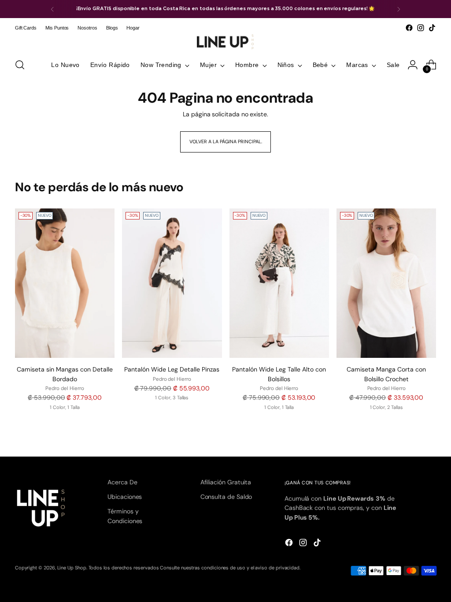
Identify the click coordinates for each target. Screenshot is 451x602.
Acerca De (122, 482)
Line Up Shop (71, 568)
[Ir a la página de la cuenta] (412, 65)
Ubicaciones (124, 497)
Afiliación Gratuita (225, 482)
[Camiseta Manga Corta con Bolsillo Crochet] (386, 283)
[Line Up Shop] (225, 42)
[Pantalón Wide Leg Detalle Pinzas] (172, 283)
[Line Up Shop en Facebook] (409, 28)
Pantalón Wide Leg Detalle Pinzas (171, 369)
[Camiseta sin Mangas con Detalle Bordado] (65, 283)
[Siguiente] (398, 9)
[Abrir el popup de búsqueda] (20, 65)
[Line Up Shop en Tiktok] (432, 28)
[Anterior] (52, 9)
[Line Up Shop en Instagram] (421, 28)
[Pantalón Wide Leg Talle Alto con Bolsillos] (279, 283)
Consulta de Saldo (226, 497)
